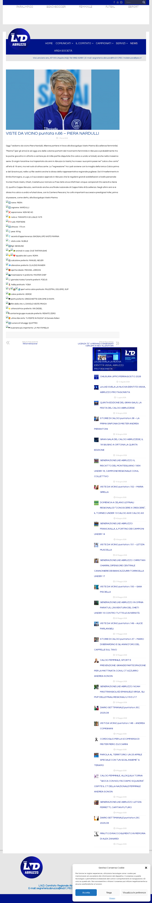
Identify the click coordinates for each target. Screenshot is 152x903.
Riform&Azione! (30, 343)
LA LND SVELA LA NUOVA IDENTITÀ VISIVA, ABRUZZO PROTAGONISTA (109, 365)
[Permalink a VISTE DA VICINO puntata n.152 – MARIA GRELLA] (96, 489)
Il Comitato (83, 43)
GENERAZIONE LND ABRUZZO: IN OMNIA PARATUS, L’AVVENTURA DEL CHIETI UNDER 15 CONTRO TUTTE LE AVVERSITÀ (118, 607)
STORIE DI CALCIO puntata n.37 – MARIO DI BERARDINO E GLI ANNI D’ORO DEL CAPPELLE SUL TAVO (119, 644)
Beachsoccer (56, 6)
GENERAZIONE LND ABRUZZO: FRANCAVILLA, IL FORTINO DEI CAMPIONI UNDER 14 (119, 528)
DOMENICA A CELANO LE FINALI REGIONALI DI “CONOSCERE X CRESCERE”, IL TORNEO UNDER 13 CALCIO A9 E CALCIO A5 (119, 507)
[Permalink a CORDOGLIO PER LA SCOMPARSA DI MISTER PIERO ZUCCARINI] (96, 741)
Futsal (110, 6)
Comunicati (63, 43)
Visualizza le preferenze (134, 892)
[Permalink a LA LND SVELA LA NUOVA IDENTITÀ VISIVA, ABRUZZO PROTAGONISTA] (96, 389)
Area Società (63, 50)
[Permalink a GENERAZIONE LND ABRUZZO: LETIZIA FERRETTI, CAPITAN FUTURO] (96, 804)
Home (49, 43)
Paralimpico (24, 6)
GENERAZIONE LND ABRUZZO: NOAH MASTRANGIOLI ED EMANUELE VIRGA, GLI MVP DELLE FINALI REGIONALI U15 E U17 (119, 691)
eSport (133, 6)
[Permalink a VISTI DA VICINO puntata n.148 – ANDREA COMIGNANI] (96, 725)
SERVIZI (120, 43)
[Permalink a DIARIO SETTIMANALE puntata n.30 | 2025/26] (96, 710)
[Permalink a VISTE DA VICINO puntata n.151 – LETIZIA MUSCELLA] (96, 547)
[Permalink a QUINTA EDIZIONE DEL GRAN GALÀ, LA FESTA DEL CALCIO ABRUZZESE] (96, 405)
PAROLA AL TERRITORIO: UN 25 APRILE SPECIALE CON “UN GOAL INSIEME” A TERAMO (118, 759)
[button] (146, 867)
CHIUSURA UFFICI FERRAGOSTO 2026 (120, 376)
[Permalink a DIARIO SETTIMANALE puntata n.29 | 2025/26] (96, 820)
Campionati (103, 43)
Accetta (86, 892)
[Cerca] (144, 2)
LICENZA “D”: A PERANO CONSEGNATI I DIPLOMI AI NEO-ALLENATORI (96, 344)
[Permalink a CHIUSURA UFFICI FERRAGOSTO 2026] (96, 379)
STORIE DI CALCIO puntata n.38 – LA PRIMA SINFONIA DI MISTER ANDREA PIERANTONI (117, 423)
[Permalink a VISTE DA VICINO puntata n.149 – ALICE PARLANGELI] (96, 625)
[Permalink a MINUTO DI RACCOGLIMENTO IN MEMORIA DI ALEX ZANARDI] (96, 836)
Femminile (85, 6)
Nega (109, 892)
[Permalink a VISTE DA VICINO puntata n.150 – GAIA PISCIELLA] (96, 589)
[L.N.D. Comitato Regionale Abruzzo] (19, 48)
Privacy (112, 898)
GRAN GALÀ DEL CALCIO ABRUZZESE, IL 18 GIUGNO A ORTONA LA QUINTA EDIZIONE (118, 444)
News (134, 43)
